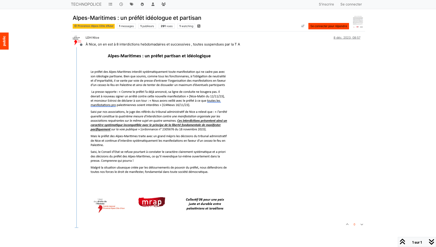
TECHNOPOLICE (86, 4)
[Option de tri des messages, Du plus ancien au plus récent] (303, 26)
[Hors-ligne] (78, 40)
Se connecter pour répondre (328, 26)
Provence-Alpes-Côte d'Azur (95, 26)
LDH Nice (92, 37)
